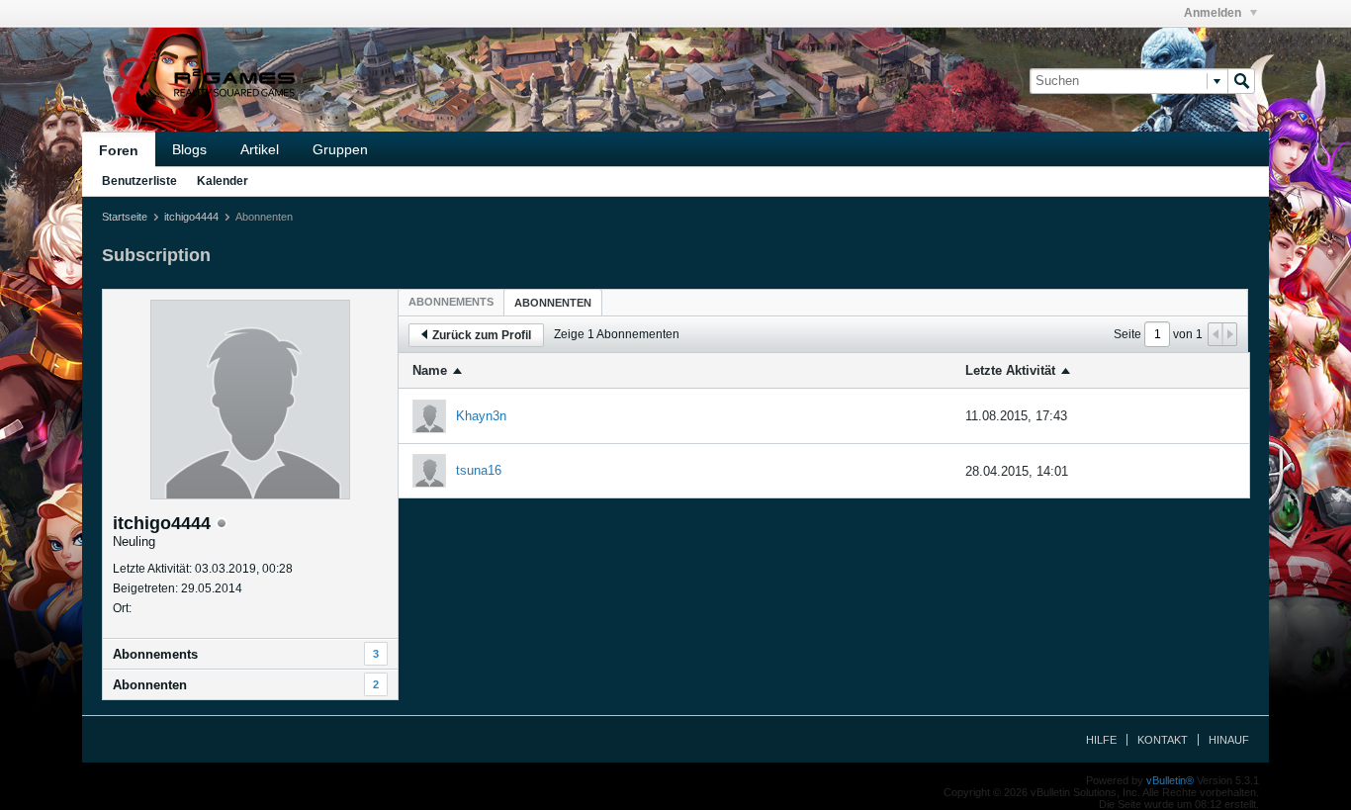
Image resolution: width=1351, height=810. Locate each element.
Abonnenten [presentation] (552, 303)
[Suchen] (1241, 81)
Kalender (222, 181)
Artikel (259, 149)
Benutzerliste (139, 181)
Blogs (189, 149)
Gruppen (340, 149)
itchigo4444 (191, 217)
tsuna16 (478, 470)
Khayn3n (481, 415)
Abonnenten (150, 684)
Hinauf (1229, 740)
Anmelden (1214, 13)
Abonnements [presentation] (451, 302)
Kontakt (1162, 740)
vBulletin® (1170, 780)
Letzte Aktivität (1010, 370)
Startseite (124, 217)
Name (429, 370)
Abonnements (155, 654)
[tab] (451, 301)
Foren (118, 150)
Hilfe (1101, 740)
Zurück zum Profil (481, 335)
